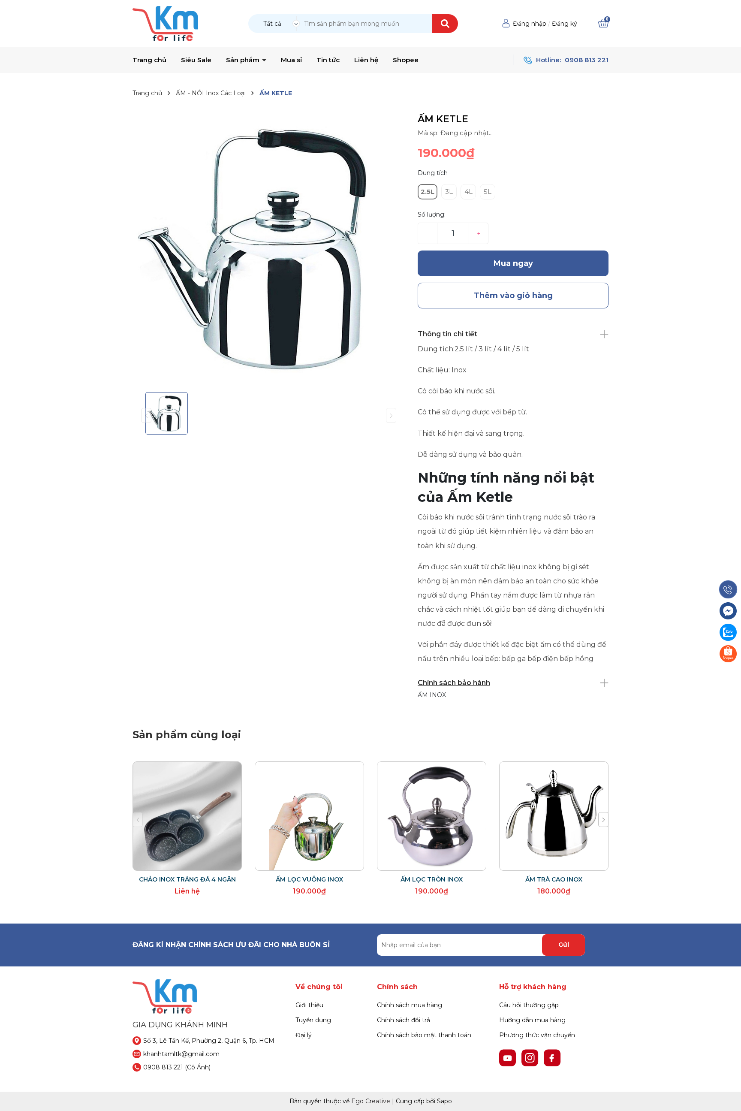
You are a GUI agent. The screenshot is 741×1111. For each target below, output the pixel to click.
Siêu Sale (196, 60)
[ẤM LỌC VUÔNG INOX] (309, 816)
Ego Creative (370, 1101)
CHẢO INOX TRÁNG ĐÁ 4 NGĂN (187, 879)
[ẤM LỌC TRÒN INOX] (431, 816)
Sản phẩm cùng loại (187, 734)
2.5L (427, 191)
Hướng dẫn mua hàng (532, 1020)
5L (487, 191)
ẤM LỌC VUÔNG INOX (309, 879)
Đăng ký (564, 23)
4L (468, 191)
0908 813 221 (586, 60)
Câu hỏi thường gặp (529, 1005)
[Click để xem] (269, 249)
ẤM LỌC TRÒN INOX (432, 879)
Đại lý (303, 1035)
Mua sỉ (291, 60)
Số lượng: (432, 214)
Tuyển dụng (313, 1020)
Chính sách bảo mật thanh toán (424, 1035)
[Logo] (165, 23)
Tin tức (328, 60)
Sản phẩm (243, 60)
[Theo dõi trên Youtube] (508, 1057)
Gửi (563, 944)
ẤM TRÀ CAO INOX (553, 879)
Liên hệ (366, 60)
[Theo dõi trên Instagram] (530, 1057)
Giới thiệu (309, 1005)
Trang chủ (149, 60)
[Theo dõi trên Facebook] (552, 1057)
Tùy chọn (309, 862)
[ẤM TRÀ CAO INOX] (554, 816)
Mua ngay (513, 263)
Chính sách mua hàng (409, 1005)
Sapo (444, 1101)
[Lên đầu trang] (726, 1096)
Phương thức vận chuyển (537, 1035)
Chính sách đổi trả (403, 1020)
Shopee (406, 60)
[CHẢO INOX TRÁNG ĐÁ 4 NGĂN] (187, 816)
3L (449, 191)
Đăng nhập (529, 23)
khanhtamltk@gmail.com (181, 1054)
